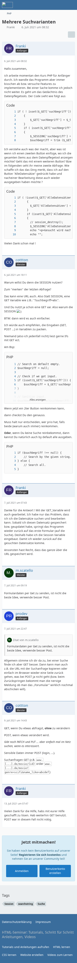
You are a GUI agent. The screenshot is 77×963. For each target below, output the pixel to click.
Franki (11, 27)
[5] (11, 128)
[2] (11, 116)
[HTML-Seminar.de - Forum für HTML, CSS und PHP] (7, 5)
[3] (11, 120)
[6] (11, 132)
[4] (11, 124)
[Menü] (72, 5)
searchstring (25, 904)
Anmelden (22, 871)
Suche (41, 904)
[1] (11, 112)
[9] (11, 230)
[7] (11, 136)
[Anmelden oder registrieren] (62, 5)
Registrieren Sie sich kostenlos (40, 855)
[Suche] (52, 5)
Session (9, 904)
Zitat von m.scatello (25, 640)
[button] (68, 357)
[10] (11, 234)
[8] (11, 140)
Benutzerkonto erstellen (55, 871)
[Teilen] (71, 34)
